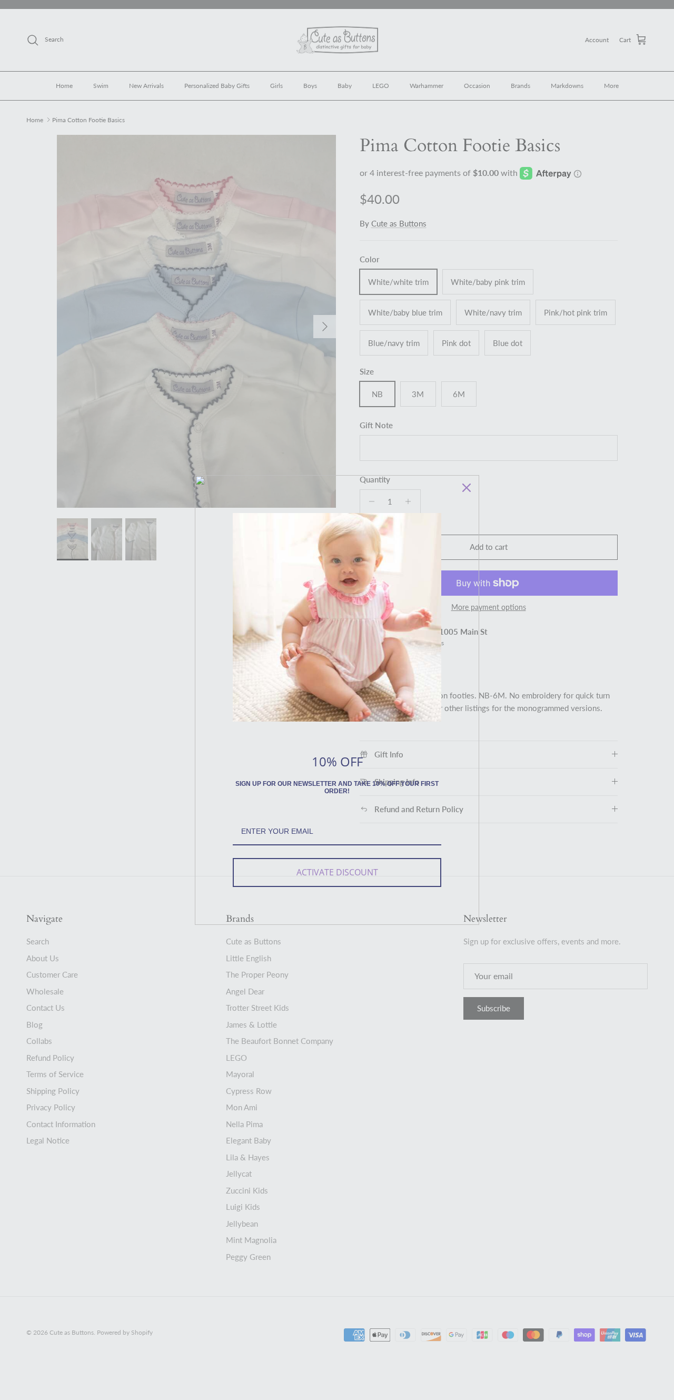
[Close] (466, 487)
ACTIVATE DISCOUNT (337, 872)
